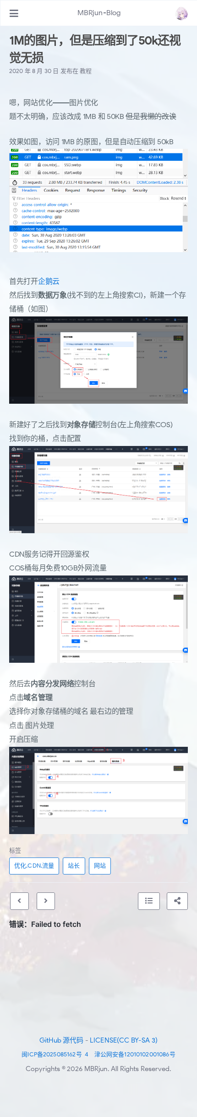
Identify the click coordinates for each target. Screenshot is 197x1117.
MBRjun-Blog (99, 12)
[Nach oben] (149, 901)
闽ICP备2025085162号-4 (55, 1054)
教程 (86, 71)
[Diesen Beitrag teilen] (177, 901)
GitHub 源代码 (61, 1040)
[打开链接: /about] (181, 13)
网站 (100, 865)
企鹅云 (49, 281)
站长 (74, 865)
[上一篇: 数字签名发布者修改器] (19, 901)
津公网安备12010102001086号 (134, 1054)
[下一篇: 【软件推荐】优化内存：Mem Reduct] (46, 901)
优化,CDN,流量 (34, 865)
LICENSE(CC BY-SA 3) (124, 1040)
